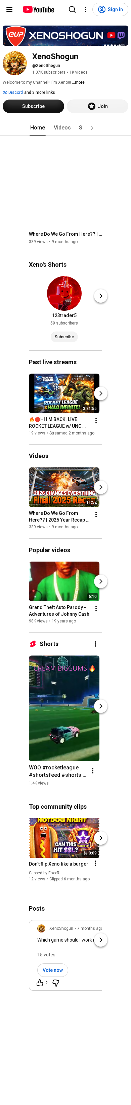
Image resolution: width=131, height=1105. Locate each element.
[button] (92, 128)
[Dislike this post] (55, 983)
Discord (15, 92)
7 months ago (90, 928)
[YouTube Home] (38, 9)
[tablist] (65, 128)
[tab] (38, 128)
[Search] (72, 9)
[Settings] (86, 9)
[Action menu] (95, 863)
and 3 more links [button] (39, 92)
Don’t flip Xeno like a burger (58, 864)
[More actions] (96, 420)
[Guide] (9, 9)
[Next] (100, 296)
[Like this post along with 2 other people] (40, 983)
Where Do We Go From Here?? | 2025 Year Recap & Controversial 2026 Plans (65, 234)
